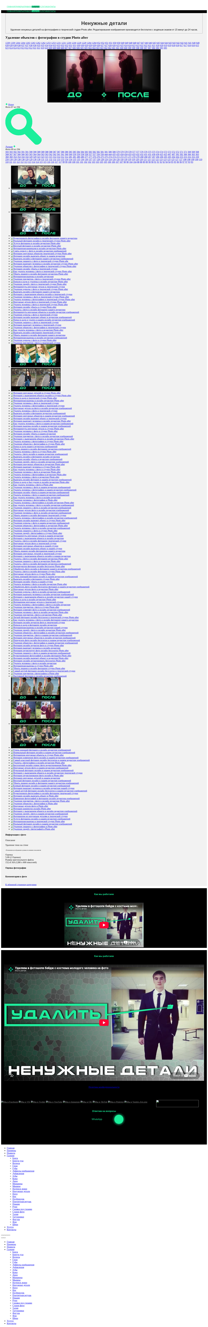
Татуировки (18, 1310)
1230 (69, 43)
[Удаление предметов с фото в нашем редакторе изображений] (41, 635)
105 (101, 162)
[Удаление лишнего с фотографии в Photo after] (34, 826)
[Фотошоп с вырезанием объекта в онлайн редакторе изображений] (44, 811)
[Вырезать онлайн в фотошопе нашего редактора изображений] (42, 258)
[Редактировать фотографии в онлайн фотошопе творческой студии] (44, 793)
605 (82, 48)
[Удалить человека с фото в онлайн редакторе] (34, 663)
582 (94, 152)
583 (86, 152)
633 (54, 45)
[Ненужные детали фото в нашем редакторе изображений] (39, 768)
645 (154, 43)
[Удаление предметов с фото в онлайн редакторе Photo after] (40, 801)
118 (122, 159)
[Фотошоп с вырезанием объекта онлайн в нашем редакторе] (41, 556)
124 (106, 159)
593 (7, 152)
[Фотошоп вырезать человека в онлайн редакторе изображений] (42, 594)
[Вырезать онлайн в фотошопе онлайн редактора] (35, 457)
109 (192, 159)
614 (11, 48)
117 (56, 162)
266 (157, 157)
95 (172, 162)
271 (126, 157)
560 (66, 154)
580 (110, 152)
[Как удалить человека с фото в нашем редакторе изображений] (42, 423)
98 (125, 162)
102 (85, 162)
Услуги (42, 7)
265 (165, 157)
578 (126, 152)
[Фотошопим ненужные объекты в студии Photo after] (37, 755)
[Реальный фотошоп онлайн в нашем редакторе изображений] (41, 824)
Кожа (15, 1272)
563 (42, 154)
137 (90, 159)
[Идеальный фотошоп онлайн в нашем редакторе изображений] (42, 770)
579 (118, 152)
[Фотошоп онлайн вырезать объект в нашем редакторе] (38, 256)
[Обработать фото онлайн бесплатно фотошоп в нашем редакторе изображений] (50, 587)
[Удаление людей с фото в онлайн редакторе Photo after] (38, 630)
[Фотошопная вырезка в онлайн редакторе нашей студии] (39, 627)
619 (165, 45)
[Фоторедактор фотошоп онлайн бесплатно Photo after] (38, 566)
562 (50, 154)
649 (122, 43)
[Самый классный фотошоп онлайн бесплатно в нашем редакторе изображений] (50, 760)
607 (66, 48)
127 (177, 159)
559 (74, 154)
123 (161, 159)
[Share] (4, 1235)
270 (134, 157)
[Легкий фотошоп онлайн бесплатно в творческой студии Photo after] (45, 617)
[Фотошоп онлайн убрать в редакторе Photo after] (36, 366)
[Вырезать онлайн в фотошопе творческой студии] (36, 332)
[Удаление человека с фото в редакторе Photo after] (36, 472)
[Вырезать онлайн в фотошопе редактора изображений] (38, 413)
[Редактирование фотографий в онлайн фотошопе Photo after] (41, 655)
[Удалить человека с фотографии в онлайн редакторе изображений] (44, 518)
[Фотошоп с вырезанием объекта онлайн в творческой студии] (41, 294)
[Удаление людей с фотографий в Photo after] (33, 829)
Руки (14, 1300)
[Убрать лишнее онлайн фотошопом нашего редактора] (38, 551)
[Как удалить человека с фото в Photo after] (32, 485)
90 (149, 162)
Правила (28, 7)
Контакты (51, 7)
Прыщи (16, 1298)
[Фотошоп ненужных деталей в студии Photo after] (36, 393)
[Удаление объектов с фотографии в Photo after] (34, 803)
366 (185, 154)
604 (90, 48)
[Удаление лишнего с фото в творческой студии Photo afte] (39, 261)
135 (74, 159)
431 (145, 154)
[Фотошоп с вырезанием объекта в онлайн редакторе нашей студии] (44, 597)
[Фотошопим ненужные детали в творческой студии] (37, 602)
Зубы (14, 1270)
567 (11, 154)
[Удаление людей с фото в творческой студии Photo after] (39, 284)
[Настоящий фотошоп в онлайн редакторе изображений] (39, 676)
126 (114, 159)
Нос (14, 1290)
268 (141, 157)
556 (98, 154)
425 (161, 154)
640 (194, 43)
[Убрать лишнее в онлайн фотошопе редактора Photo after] (39, 274)
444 (106, 154)
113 (25, 162)
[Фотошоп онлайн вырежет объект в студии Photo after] (38, 520)
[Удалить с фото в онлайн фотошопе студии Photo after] (38, 571)
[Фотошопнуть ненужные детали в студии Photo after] (37, 428)
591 (23, 152)
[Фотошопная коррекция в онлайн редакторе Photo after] (38, 248)
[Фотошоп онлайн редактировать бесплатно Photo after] (38, 661)
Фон (14, 1316)
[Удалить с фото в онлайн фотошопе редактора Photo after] (39, 559)
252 (189, 157)
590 (31, 152)
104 (131, 162)
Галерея (35, 7)
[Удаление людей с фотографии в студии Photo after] (36, 533)
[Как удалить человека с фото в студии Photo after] (35, 469)
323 (38, 157)
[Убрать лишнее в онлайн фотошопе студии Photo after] (38, 668)
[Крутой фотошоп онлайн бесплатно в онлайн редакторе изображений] (36, 700)
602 (106, 48)
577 (134, 152)
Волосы (16, 1257)
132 (50, 159)
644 (162, 43)
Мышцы (16, 1280)
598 (137, 48)
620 (157, 45)
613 (19, 48)
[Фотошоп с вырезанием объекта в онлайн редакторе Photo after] (42, 439)
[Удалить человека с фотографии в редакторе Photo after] (38, 474)
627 (102, 45)
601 (113, 48)
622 (141, 45)
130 (35, 159)
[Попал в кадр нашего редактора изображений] (34, 446)
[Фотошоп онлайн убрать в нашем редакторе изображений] (40, 492)
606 (74, 48)
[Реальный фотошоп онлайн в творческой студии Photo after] (40, 241)
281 (70, 157)
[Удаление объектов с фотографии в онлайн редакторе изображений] (45, 632)
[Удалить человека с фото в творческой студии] (34, 411)
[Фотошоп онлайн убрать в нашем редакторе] (33, 434)
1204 (89, 43)
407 (169, 154)
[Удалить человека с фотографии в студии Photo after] (37, 441)
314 (54, 157)
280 (78, 157)
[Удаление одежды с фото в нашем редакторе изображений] (40, 523)
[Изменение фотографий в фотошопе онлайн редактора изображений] (45, 798)
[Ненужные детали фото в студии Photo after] (33, 574)
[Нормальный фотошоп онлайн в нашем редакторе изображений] (43, 752)
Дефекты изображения (23, 1265)
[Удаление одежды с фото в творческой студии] (34, 315)
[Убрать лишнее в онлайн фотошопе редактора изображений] (41, 449)
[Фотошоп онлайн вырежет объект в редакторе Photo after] (39, 658)
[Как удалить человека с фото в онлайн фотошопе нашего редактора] (45, 620)
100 (69, 162)
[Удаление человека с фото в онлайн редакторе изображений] (41, 513)
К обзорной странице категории (21, 884)
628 (94, 45)
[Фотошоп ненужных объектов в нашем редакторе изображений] (43, 416)
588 (46, 152)
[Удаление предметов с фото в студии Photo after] (35, 607)
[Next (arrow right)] (4, 1237)
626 (110, 45)
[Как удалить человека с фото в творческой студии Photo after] (41, 271)
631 (70, 45)
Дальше (9, 147)
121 (145, 159)
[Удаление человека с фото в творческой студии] (35, 403)
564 (35, 154)
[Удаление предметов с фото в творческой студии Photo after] (41, 279)
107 (117, 162)
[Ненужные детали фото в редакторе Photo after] (34, 589)
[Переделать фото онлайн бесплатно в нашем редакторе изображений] (45, 640)
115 (41, 162)
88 (138, 162)
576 (141, 152)
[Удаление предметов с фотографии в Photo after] (35, 673)
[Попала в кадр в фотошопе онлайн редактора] (34, 625)
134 (66, 159)
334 (23, 157)
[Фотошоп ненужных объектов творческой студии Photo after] (41, 253)
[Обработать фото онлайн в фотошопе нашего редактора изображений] (46, 569)
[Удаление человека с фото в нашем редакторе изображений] (41, 487)
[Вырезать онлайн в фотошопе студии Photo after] (35, 579)
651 (106, 43)
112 (18, 162)
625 (118, 45)
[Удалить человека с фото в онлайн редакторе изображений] (40, 528)
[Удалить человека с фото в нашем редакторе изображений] (40, 495)
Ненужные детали (21, 1285)
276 (94, 157)
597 (145, 48)
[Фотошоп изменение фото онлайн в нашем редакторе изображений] (45, 757)
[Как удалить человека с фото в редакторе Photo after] (37, 330)
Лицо (15, 1275)
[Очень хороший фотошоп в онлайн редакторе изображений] (41, 750)
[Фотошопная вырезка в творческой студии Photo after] (38, 821)
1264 (18, 43)
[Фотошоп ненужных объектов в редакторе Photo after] (38, 464)
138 (19, 159)
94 (166, 162)
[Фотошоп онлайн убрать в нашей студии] (32, 581)
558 (82, 154)
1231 (58, 43)
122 (153, 159)
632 (62, 45)
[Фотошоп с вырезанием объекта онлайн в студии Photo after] (41, 395)
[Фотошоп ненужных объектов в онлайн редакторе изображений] (43, 638)
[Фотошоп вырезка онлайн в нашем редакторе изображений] (41, 426)
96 (178, 162)
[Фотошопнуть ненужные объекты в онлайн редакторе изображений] (45, 312)
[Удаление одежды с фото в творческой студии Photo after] (39, 289)
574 (157, 152)
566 (19, 154)
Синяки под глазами (22, 1303)
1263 (28, 43)
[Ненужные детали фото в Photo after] (29, 806)
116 (48, 162)
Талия (15, 1308)
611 (34, 48)
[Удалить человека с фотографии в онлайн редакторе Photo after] (42, 502)
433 (130, 154)
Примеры (19, 7)
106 (109, 162)
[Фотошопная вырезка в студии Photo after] (32, 666)
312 (62, 157)
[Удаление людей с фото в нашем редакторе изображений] (39, 814)
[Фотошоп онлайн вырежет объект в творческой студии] (39, 418)
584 (78, 152)
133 (58, 159)
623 (134, 45)
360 (7, 157)
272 (118, 157)
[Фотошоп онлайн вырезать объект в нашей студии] (36, 548)
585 (70, 152)
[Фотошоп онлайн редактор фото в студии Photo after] (37, 645)
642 (178, 43)
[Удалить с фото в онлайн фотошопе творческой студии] (38, 541)
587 (54, 152)
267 (149, 157)
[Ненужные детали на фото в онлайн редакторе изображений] (41, 408)
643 (170, 43)
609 (50, 48)
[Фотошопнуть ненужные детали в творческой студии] (38, 286)
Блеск (15, 1252)
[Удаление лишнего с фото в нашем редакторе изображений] (40, 653)
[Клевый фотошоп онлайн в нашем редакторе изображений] (40, 785)
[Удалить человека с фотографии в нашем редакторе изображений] (43, 490)
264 (173, 157)
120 (137, 159)
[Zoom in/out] (9, 1235)
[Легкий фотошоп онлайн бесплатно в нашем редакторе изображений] (36, 747)
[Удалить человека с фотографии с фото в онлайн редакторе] (40, 604)
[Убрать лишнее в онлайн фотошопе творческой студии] (38, 515)
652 (98, 43)
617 (181, 45)
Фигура (16, 1313)
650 (114, 43)
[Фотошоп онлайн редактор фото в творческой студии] (38, 622)
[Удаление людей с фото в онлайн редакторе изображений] (40, 462)
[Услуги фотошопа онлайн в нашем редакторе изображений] (40, 819)
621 (149, 45)
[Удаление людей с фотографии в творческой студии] (36, 390)
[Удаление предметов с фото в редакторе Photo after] (36, 615)
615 (197, 45)
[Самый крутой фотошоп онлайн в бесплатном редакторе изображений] (36, 188)
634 (46, 45)
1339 (7, 43)
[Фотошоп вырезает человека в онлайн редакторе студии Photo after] (44, 264)
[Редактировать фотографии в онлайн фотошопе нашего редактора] (44, 238)
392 (177, 154)
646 (146, 43)
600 (121, 48)
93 (189, 162)
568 (197, 152)
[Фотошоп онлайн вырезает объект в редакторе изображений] (41, 317)
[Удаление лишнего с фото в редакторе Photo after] (35, 561)
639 (7, 45)
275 (102, 157)
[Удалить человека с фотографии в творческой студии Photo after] (43, 299)
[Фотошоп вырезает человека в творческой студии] (36, 325)
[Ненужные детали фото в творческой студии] (33, 543)
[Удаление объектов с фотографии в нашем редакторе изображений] (44, 643)
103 (93, 162)
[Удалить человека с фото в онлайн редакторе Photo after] (39, 584)
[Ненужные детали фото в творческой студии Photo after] (39, 302)
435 (114, 154)
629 (86, 45)
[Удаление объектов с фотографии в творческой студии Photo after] (43, 266)
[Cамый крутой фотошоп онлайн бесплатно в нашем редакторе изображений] (49, 791)
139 (11, 159)
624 (126, 45)
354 (15, 157)
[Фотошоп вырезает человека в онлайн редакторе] (35, 648)
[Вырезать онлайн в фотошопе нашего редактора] (35, 292)
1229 (79, 43)
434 (122, 154)
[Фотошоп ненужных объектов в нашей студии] (34, 546)
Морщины (17, 1277)
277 (86, 157)
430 (153, 154)
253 (181, 157)
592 (15, 152)
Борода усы (17, 1254)
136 (82, 159)
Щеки (15, 1318)
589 (38, 152)
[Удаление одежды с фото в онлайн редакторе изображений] (40, 592)
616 (189, 45)
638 (15, 45)
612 (27, 48)
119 (129, 159)
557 (90, 154)
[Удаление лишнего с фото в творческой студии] (35, 322)
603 (98, 48)
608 (58, 48)
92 (161, 162)
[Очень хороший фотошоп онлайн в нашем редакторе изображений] (44, 576)
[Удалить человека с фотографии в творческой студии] (38, 406)
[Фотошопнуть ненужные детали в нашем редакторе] (37, 536)
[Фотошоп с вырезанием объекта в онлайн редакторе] (37, 538)
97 (183, 162)
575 (149, 152)
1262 (38, 43)
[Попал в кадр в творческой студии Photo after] (34, 398)
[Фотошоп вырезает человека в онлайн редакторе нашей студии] (42, 788)
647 (138, 43)
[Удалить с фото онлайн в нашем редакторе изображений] (39, 454)
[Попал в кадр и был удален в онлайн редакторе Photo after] (40, 482)
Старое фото (18, 1305)
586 (62, 152)
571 (181, 152)
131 (42, 159)
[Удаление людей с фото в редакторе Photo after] (36, 723)
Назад (11, 104)
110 (200, 159)
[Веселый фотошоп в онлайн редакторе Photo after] (36, 246)
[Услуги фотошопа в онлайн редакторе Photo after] (35, 243)
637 (23, 45)
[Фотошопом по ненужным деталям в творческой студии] (39, 816)
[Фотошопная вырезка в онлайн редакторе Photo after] (37, 400)
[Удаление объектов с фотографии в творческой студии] (38, 327)
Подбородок (18, 1293)
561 (58, 154)
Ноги (15, 1287)
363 (193, 154)
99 (63, 162)
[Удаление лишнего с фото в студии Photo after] (34, 530)
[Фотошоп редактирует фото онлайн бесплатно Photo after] (40, 650)
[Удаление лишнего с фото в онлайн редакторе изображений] (41, 508)
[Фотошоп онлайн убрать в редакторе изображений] (36, 459)
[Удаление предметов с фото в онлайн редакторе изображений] (42, 436)
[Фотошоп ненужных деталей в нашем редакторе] (35, 778)
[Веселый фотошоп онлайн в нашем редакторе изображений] (41, 780)
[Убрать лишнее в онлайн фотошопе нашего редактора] (38, 335)
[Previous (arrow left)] (2, 1237)
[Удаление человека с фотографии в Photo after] (34, 500)
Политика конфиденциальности (104, 1087)
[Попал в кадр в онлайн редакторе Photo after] (33, 599)
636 (31, 45)
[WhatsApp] (118, 1119)
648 (130, 43)
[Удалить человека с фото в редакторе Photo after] (35, 477)
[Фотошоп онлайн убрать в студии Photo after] (33, 307)
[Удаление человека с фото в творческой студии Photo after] (40, 297)
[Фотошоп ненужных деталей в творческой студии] (36, 553)
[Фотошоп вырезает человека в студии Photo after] (35, 467)
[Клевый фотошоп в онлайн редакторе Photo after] (36, 212)
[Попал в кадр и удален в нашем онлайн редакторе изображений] (43, 320)
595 (161, 48)
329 (31, 157)
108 (184, 159)
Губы (14, 1262)
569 (189, 152)
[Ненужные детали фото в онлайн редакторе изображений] (40, 510)
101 (77, 162)
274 (110, 157)
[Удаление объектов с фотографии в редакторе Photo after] (39, 525)
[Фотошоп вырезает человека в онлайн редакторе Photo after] (41, 421)
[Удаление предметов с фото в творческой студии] (35, 343)
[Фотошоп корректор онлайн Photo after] (31, 808)
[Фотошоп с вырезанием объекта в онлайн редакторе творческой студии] (46, 773)
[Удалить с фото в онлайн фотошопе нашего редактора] (38, 309)
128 (98, 159)
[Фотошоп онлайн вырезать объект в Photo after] (34, 796)
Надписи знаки (19, 1282)
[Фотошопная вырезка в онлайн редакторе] (32, 276)
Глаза (15, 1259)
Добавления (18, 1267)
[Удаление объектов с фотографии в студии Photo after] (38, 444)
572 (173, 152)
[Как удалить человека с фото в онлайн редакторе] (36, 497)
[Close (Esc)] (2, 1235)
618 (173, 45)
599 (129, 48)
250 (197, 157)
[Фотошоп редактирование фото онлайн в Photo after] (37, 775)
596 (153, 48)
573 (165, 152)
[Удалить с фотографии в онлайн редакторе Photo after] (38, 763)
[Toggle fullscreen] (7, 1235)
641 (186, 43)
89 (144, 162)
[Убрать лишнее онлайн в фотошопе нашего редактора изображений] (45, 783)
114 (33, 162)
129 (27, 159)
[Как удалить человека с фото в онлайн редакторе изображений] (42, 505)
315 (46, 157)
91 (155, 162)
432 (138, 154)
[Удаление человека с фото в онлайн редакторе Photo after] (39, 612)
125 (169, 159)
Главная (11, 7)
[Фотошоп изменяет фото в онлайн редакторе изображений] (40, 610)
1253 (48, 43)
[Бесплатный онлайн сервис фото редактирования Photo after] (41, 765)
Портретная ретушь (21, 1295)
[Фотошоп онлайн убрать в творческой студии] (34, 269)
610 (42, 48)
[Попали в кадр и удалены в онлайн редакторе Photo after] (39, 281)
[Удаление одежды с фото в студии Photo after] (33, 340)
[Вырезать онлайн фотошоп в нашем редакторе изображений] (41, 479)
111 (10, 162)
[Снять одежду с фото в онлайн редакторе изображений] (39, 251)
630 (78, 45)
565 (27, 154)
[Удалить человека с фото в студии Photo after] (33, 451)
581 (102, 152)
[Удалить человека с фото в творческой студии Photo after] (39, 304)
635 (38, 45)
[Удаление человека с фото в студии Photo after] (34, 431)
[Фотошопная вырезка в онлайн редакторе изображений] (39, 337)
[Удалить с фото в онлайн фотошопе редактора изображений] (41, 564)
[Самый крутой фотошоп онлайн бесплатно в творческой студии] (43, 671)
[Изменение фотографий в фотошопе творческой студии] (36, 235)
